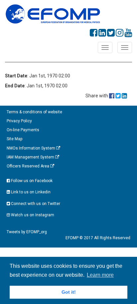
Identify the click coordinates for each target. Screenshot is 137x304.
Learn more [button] (100, 275)
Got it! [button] (69, 292)
